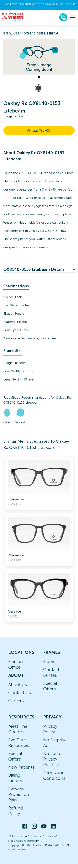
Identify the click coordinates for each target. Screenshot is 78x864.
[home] (13, 17)
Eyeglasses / (13, 33)
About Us (17, 684)
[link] (39, 483)
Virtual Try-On (39, 130)
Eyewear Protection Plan (18, 794)
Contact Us (19, 692)
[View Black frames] (38, 88)
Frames (50, 661)
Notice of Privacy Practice (52, 759)
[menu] (72, 17)
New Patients (21, 767)
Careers (16, 700)
